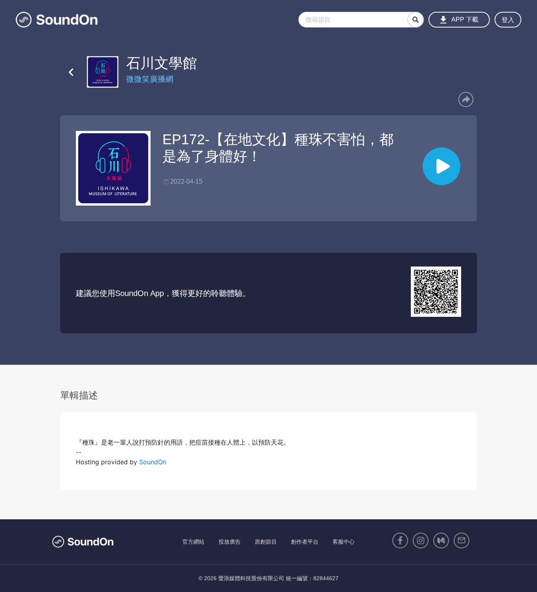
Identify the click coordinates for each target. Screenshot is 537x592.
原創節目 (266, 542)
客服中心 (344, 542)
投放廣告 (230, 542)
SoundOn (152, 462)
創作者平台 (304, 542)
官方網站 (193, 542)
